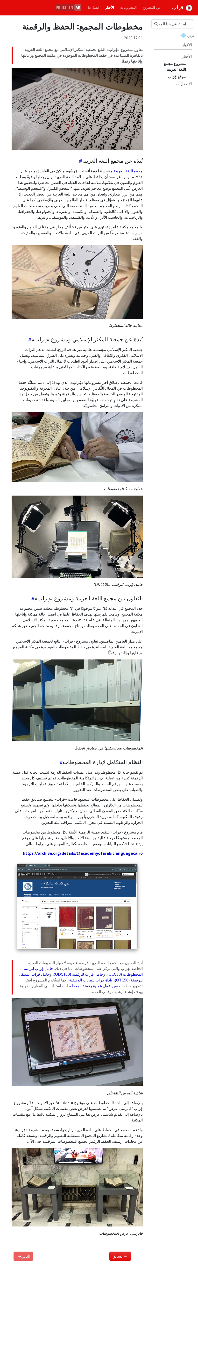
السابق (120, 1256)
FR (58, 7)
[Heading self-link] (80, 160)
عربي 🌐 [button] (188, 35)
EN (71, 7)
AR (78, 7)
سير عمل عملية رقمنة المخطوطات (90, 985)
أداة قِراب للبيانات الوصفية (90, 980)
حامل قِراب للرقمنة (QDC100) (78, 974)
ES (64, 7)
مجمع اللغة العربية (128, 171)
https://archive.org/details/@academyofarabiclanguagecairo (83, 853)
